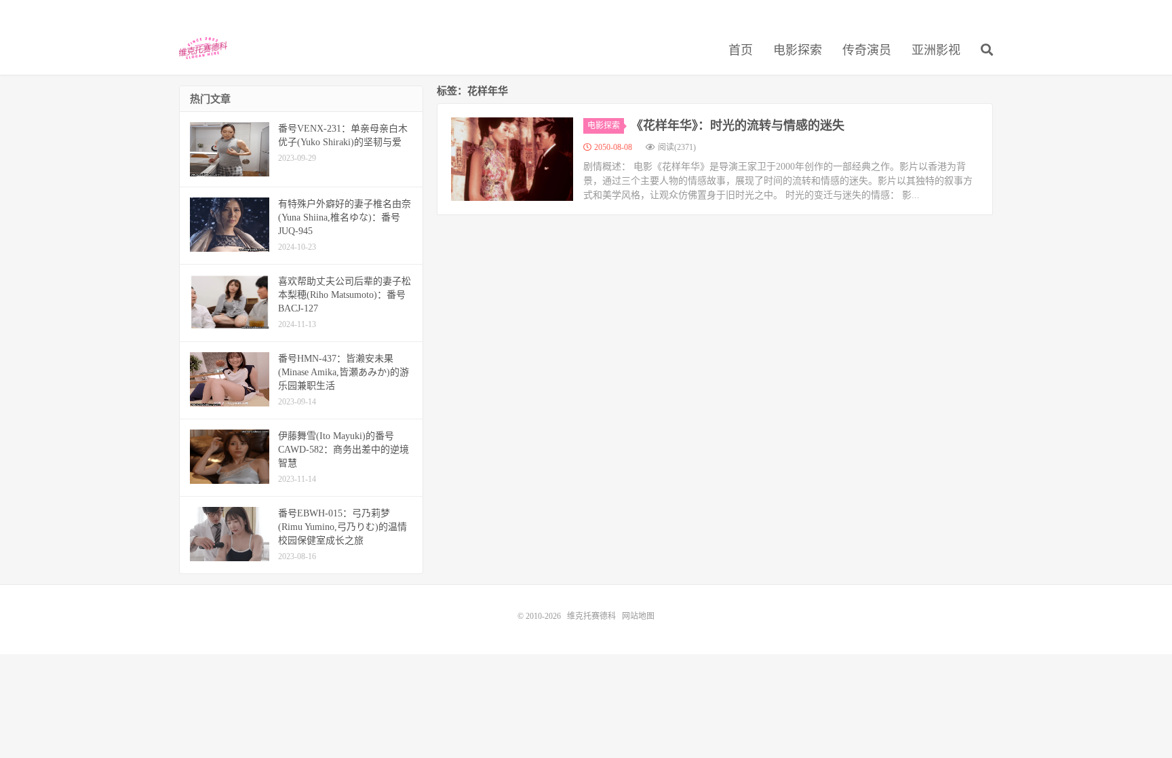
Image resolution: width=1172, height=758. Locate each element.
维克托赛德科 (203, 48)
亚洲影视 (936, 50)
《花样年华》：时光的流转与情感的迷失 (737, 125)
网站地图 (638, 616)
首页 (740, 50)
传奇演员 (866, 50)
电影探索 (797, 50)
